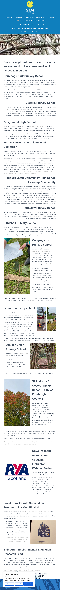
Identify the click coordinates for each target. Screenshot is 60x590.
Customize (9, 584)
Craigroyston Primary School (40, 251)
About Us (19, 17)
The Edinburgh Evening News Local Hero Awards (35, 512)
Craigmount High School (37, 126)
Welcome (9, 17)
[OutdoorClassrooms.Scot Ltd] (30, 7)
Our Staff (51, 17)
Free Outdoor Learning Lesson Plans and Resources (30, 28)
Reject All (19, 584)
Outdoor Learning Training (34, 17)
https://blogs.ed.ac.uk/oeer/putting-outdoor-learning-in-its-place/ (22, 570)
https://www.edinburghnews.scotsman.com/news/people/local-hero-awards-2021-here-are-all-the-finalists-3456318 (17, 540)
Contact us (40, 24)
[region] (19, 579)
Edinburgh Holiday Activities (35, 21)
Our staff (48, 264)
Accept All (28, 584)
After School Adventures (30, 31)
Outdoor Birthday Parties (24, 24)
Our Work (18, 21)
